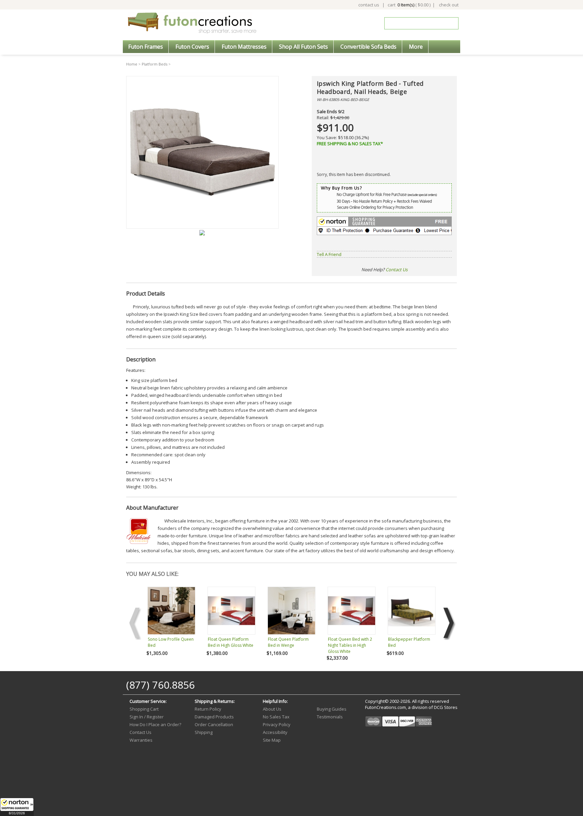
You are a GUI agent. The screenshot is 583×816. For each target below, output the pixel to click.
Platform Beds (154, 64)
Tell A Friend (329, 254)
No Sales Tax (276, 717)
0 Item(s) (405, 5)
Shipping (204, 732)
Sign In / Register (147, 717)
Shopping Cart (144, 709)
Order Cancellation (214, 724)
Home (131, 64)
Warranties (141, 740)
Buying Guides (331, 709)
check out (449, 5)
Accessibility (275, 732)
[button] (17, 807)
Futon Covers (192, 46)
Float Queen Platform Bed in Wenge (288, 642)
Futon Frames (145, 46)
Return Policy (208, 709)
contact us (368, 5)
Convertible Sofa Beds (368, 46)
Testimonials (330, 717)
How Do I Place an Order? (155, 724)
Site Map (272, 740)
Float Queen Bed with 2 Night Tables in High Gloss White (350, 645)
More (416, 46)
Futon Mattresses (244, 46)
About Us (272, 709)
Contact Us (397, 269)
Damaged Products (214, 717)
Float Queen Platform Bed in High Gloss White (230, 642)
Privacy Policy (276, 724)
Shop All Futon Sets (303, 46)
